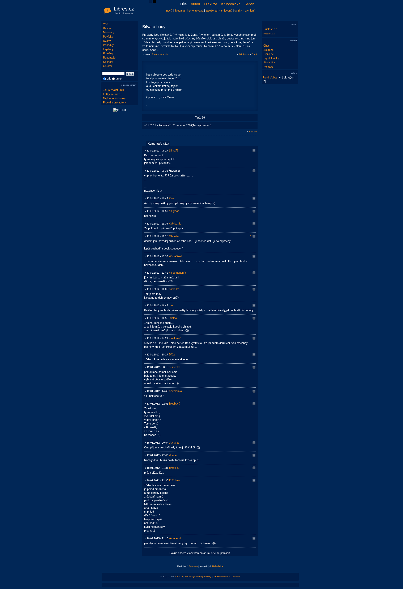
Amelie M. (175, 538)
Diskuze (210, 4)
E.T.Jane (174, 480)
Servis (250, 4)
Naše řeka (217, 566)
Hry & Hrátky (271, 58)
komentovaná (195, 10)
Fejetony (108, 49)
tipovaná (179, 10)
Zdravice (193, 566)
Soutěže (268, 49)
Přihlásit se (270, 29)
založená (211, 10)
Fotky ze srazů (112, 94)
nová (169, 10)
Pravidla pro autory (114, 102)
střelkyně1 (175, 338)
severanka (175, 391)
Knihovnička (230, 4)
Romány (108, 53)
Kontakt (268, 66)
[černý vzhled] (154, 1)
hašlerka (174, 289)
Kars (172, 198)
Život (254, 54)
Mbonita (174, 236)
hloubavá (174, 403)
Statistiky (269, 62)
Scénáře (108, 61)
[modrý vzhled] (150, 1)
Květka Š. (175, 223)
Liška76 (173, 150)
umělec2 (174, 467)
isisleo (173, 318)
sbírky (238, 10)
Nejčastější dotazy (114, 98)
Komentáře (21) (158, 143)
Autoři (195, 4)
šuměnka (174, 367)
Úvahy (107, 40)
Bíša (172, 354)
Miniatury (108, 32)
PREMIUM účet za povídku (227, 576)
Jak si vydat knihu (114, 89)
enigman (174, 211)
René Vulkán (270, 77)
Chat (266, 45)
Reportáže (109, 57)
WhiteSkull (175, 256)
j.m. (171, 305)
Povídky (108, 36)
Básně (107, 28)
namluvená (225, 10)
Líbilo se (268, 54)
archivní (250, 10)
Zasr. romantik (160, 54)
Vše (105, 24)
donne (173, 455)
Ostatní (107, 66)
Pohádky (108, 45)
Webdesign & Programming (198, 576)
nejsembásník (177, 272)
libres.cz (179, 576)
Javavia (174, 442)
